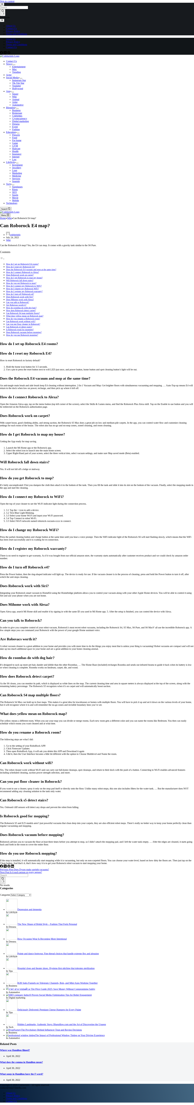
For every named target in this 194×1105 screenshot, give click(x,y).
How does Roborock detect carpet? (21, 310)
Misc (14, 69)
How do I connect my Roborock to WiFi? (24, 286)
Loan (14, 170)
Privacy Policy (13, 41)
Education (11, 132)
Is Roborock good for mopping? (20, 329)
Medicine (16, 176)
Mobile (15, 200)
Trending (16, 72)
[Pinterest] (8, 53)
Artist (14, 102)
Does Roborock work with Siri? (19, 297)
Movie (15, 197)
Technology (11, 203)
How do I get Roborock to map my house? (24, 277)
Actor (9, 75)
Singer (15, 94)
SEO (14, 192)
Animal (15, 99)
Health (15, 151)
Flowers (16, 135)
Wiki (14, 96)
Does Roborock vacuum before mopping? (24, 332)
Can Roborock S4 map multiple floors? (23, 313)
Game (15, 143)
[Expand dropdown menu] (14, 64)
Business (16, 110)
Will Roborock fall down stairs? (19, 280)
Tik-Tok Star (18, 83)
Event (15, 126)
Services (16, 178)
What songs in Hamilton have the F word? (21, 1074)
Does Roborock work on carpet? (20, 275)
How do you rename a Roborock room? (23, 318)
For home (16, 140)
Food (14, 137)
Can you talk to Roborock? (17, 302)
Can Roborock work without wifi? (20, 321)
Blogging (10, 107)
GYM (15, 146)
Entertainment (18, 66)
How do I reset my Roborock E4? (20, 267)
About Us (10, 39)
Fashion (16, 129)
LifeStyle (10, 162)
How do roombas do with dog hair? (21, 308)
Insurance (16, 154)
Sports (15, 195)
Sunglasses (17, 186)
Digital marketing (20, 121)
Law (14, 159)
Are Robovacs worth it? (16, 305)
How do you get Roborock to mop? (21, 283)
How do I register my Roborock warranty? (24, 291)
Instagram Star (19, 80)
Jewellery (16, 167)
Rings (15, 189)
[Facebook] (2, 53)
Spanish (16, 181)
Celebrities (17, 116)
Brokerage (17, 113)
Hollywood (17, 88)
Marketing (17, 173)
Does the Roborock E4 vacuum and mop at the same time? (31, 269)
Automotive (17, 105)
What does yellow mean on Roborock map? (24, 316)
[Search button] (2, 880)
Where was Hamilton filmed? (15, 1050)
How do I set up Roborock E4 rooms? (22, 264)
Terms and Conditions (16, 44)
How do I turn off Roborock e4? (20, 294)
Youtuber (16, 85)
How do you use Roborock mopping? (22, 335)
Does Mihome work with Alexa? (20, 299)
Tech (8, 184)
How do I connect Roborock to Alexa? (22, 272)
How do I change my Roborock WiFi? (22, 288)
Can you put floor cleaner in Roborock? (23, 324)
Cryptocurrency (19, 118)
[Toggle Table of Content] (2, 259)
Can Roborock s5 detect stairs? (19, 327)
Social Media (12, 77)
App (8, 91)
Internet (15, 156)
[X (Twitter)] (5, 53)
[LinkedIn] (12, 867)
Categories (5, 895)
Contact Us (11, 47)
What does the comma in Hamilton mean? (21, 1062)
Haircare (16, 148)
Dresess (16, 124)
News (9, 64)
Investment (17, 165)
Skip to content (7, 1)
